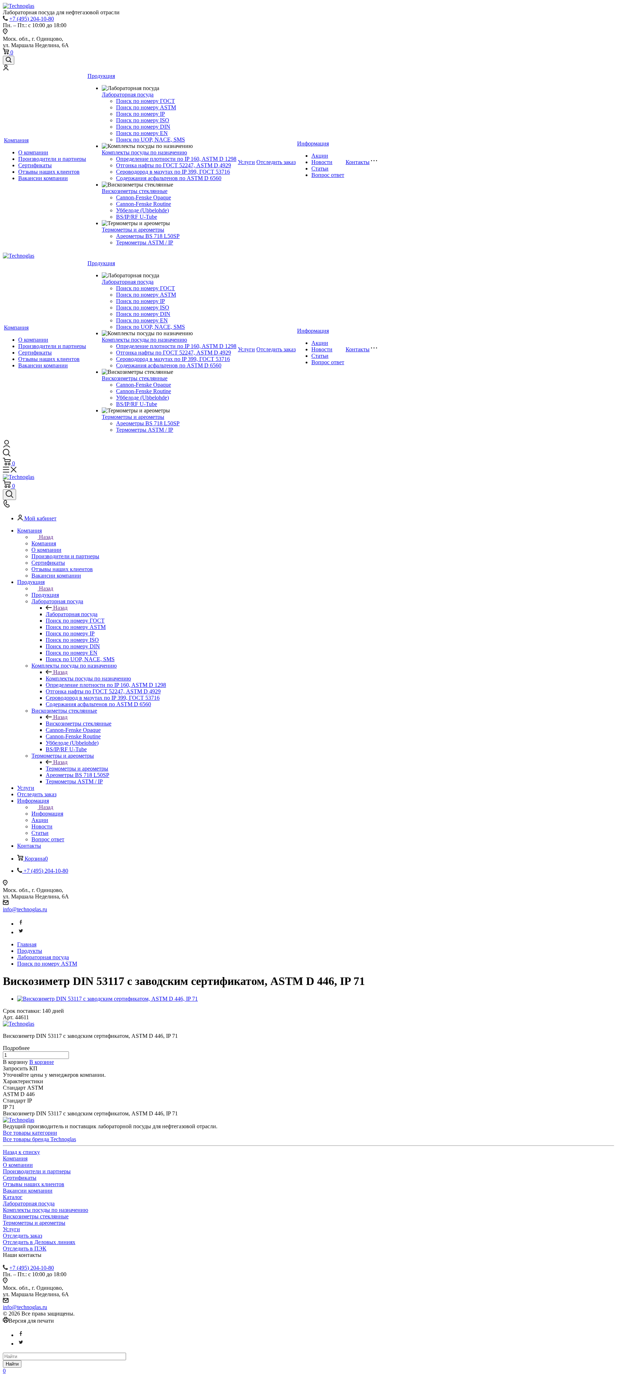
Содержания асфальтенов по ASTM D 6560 (168, 178)
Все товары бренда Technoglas (39, 1139)
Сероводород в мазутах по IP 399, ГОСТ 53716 (173, 172)
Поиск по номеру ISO (142, 120)
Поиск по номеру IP (140, 114)
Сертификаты (35, 165)
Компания (16, 140)
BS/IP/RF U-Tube (136, 217)
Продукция (101, 76)
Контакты (358, 162)
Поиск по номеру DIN (143, 127)
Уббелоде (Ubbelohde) (142, 210)
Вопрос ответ (327, 175)
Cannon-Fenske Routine (143, 204)
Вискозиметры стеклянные (134, 191)
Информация (313, 143)
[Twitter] (20, 932)
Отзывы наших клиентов (49, 172)
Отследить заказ (276, 162)
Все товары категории (30, 1133)
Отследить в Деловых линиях (39, 1242)
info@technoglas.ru (25, 909)
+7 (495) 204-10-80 (31, 19)
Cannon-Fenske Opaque (143, 197)
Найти (12, 1364)
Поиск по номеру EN (142, 133)
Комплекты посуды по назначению (144, 152)
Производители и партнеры (52, 159)
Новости (321, 162)
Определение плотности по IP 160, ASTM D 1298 (176, 159)
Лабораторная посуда (128, 94)
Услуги (246, 162)
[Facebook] (20, 924)
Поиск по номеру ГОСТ (145, 101)
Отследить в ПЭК (24, 1248)
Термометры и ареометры (133, 230)
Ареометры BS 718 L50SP (148, 236)
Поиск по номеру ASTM (146, 107)
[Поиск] (8, 60)
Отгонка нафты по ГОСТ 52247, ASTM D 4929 (173, 165)
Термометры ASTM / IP (144, 242)
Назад (46, 537)
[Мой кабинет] (6, 68)
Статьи (319, 168)
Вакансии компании (43, 178)
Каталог (12, 1197)
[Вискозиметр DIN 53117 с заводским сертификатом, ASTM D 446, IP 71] (107, 999)
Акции (319, 156)
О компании (33, 152)
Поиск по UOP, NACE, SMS (150, 140)
